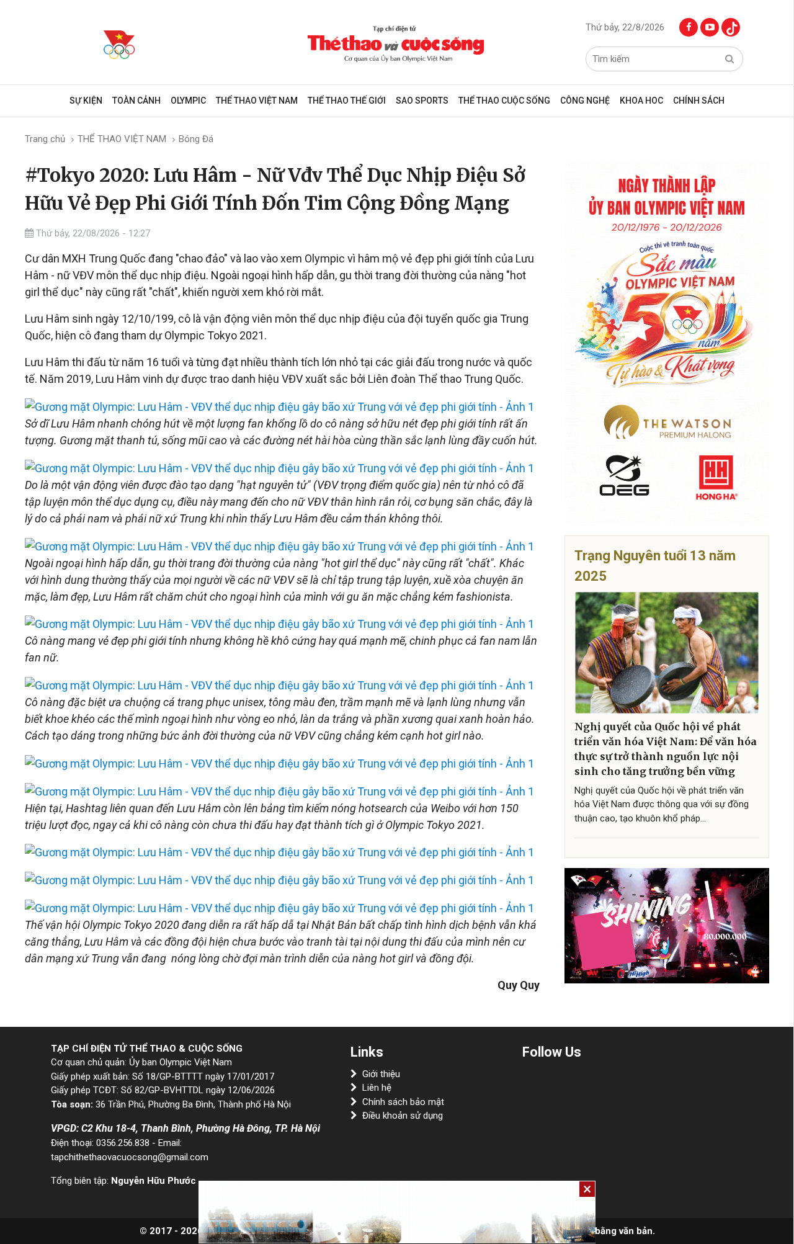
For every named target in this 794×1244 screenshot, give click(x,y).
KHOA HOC (641, 100)
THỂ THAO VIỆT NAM (257, 100)
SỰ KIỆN (85, 100)
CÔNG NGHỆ (585, 100)
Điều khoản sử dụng (402, 1115)
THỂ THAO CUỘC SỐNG (504, 100)
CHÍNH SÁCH (699, 100)
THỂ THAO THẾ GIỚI (347, 100)
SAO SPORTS (422, 100)
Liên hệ (376, 1087)
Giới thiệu (381, 1074)
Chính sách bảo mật (403, 1102)
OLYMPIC (188, 100)
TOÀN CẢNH (136, 100)
